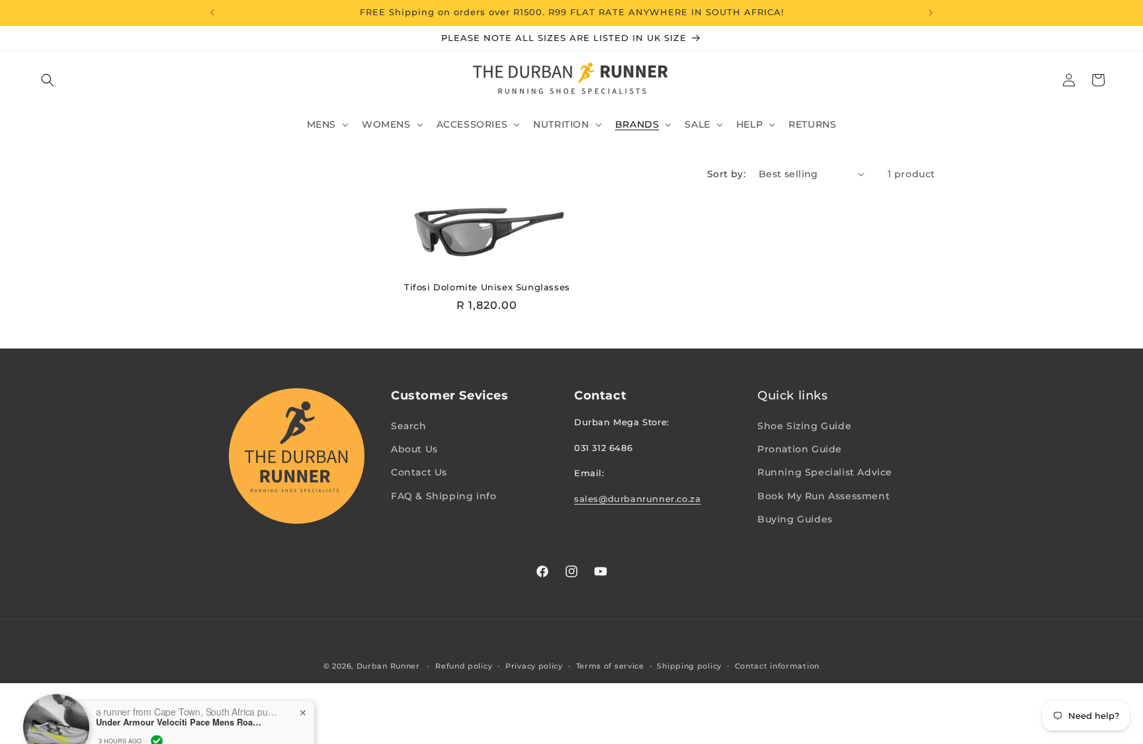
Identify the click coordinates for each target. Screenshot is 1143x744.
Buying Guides (795, 519)
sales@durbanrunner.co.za (637, 498)
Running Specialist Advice (824, 472)
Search (409, 426)
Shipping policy (689, 666)
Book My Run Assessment (823, 496)
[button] (47, 80)
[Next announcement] (930, 12)
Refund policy (463, 666)
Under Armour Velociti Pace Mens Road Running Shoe (178, 700)
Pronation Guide (799, 449)
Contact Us (419, 472)
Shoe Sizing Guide (804, 426)
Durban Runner (388, 666)
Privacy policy (534, 666)
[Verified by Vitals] (157, 718)
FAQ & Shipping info (443, 496)
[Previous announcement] (212, 12)
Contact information (777, 666)
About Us (414, 449)
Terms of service (610, 666)
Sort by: (726, 174)
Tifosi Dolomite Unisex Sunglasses (487, 287)
